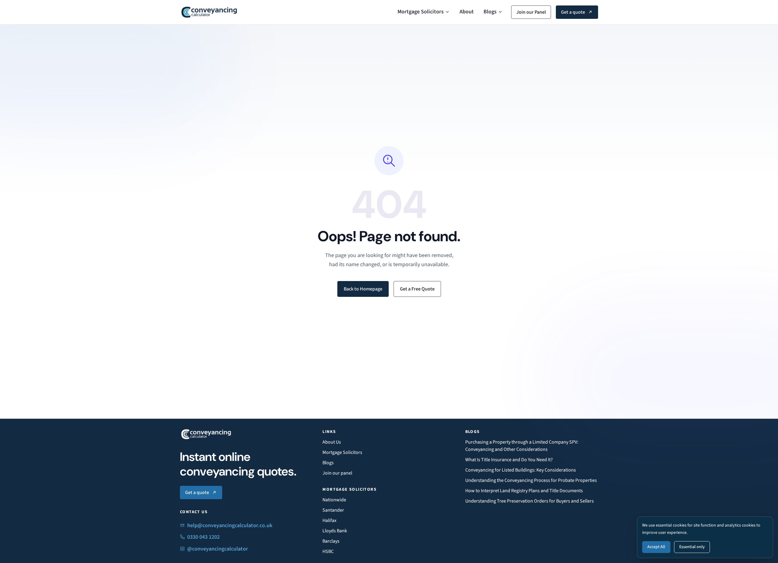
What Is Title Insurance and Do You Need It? (509, 459)
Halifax (329, 520)
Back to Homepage (363, 289)
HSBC (328, 551)
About (467, 11)
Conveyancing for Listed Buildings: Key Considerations (520, 470)
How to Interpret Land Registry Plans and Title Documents (524, 490)
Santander (333, 510)
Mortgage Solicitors (421, 11)
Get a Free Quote (417, 289)
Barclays (330, 541)
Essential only (692, 547)
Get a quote (573, 12)
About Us (331, 442)
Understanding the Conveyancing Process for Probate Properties (531, 480)
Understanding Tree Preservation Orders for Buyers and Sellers (529, 501)
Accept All (656, 547)
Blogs (490, 11)
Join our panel (337, 473)
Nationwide (334, 499)
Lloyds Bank (334, 530)
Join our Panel (531, 12)
